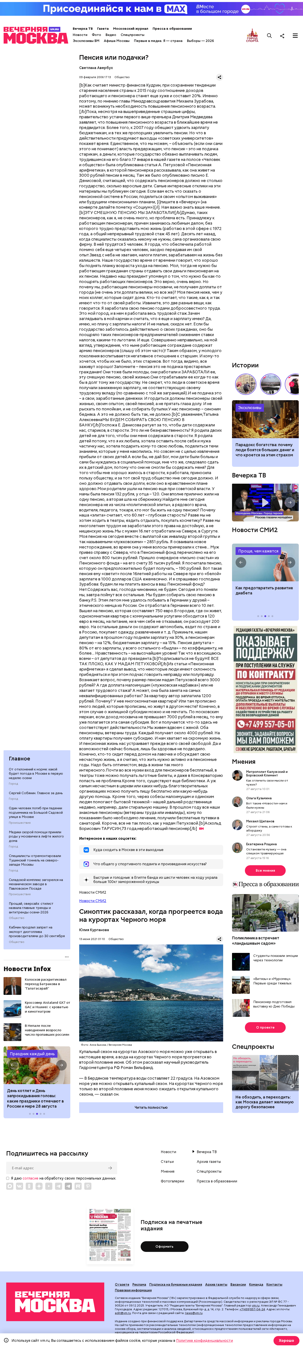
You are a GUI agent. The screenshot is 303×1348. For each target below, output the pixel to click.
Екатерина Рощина (261, 844)
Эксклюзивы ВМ (86, 41)
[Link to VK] (19, 1186)
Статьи (167, 1162)
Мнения (244, 761)
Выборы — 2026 (200, 41)
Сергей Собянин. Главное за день (36, 793)
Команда (256, 1284)
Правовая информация (133, 1290)
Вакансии (238, 1284)
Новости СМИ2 (92, 901)
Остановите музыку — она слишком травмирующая (266, 851)
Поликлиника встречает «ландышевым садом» (255, 940)
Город (13, 784)
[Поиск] (269, 36)
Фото (96, 35)
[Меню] (295, 36)
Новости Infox (27, 969)
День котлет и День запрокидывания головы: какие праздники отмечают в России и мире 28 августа (35, 1098)
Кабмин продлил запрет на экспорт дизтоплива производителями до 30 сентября (37, 931)
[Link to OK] (29, 1186)
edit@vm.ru (123, 1313)
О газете (122, 1284)
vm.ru (256, 1305)
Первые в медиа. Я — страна (158, 41)
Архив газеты (209, 1162)
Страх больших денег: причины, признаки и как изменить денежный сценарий (265, 419)
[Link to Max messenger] (9, 1186)
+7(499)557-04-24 (252, 1309)
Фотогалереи (172, 1181)
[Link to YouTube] (48, 1186)
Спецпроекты (132, 35)
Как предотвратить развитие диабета (265, 562)
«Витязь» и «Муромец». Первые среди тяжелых (272, 981)
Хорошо (286, 1340)
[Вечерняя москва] (55, 1302)
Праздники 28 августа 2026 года (37, 1065)
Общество (16, 918)
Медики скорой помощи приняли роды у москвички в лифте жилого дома (36, 836)
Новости (80, 35)
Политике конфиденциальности (204, 1340)
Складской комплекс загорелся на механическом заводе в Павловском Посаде (36, 884)
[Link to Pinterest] (87, 1186)
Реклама (139, 1284)
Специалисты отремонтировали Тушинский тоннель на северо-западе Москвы (35, 860)
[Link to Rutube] (78, 1186)
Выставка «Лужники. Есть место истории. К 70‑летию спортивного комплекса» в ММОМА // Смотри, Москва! (246, 384)
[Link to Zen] (39, 1186)
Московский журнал (130, 28)
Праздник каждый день (32, 1053)
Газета (103, 28)
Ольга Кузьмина (259, 798)
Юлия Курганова (94, 930)
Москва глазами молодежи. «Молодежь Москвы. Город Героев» (265, 502)
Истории (245, 365)
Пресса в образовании (172, 28)
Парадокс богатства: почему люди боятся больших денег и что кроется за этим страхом (265, 450)
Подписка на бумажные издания (175, 1284)
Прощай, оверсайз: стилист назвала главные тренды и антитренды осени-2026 (31, 908)
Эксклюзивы (249, 407)
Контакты (274, 1284)
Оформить (164, 1246)
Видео (111, 35)
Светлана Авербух (96, 67)
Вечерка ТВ (83, 28)
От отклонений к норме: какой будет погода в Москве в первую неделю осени (36, 773)
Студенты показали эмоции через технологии (275, 958)
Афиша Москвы (117, 41)
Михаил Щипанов (260, 821)
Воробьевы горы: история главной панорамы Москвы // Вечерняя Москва (270, 384)
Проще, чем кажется (258, 551)
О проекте (265, 1027)
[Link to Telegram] (58, 1186)
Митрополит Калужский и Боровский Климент (267, 773)
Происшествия (20, 823)
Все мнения (265, 870)
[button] (12, 1065)
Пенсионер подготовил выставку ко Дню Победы (274, 1004)
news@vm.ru (194, 1313)
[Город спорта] (252, 36)
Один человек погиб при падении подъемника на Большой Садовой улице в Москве (36, 812)
